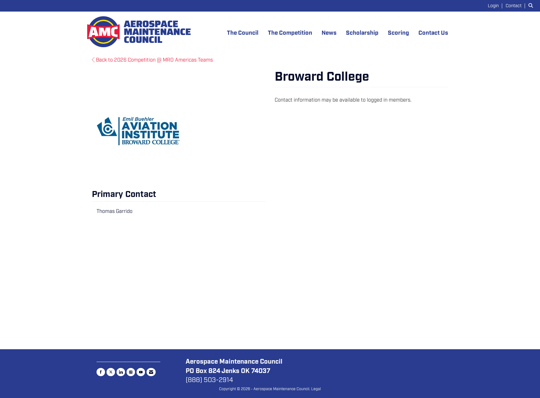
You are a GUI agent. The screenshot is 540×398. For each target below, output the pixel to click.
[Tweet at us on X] (111, 372)
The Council (242, 33)
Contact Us (433, 33)
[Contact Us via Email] (151, 372)
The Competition (290, 33)
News (329, 33)
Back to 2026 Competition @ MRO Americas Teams (154, 60)
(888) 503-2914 (209, 380)
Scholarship (362, 33)
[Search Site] (531, 6)
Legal (316, 389)
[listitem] (496, 6)
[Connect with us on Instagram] (131, 372)
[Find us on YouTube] (141, 372)
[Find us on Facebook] (101, 372)
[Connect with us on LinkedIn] (121, 372)
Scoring (398, 33)
